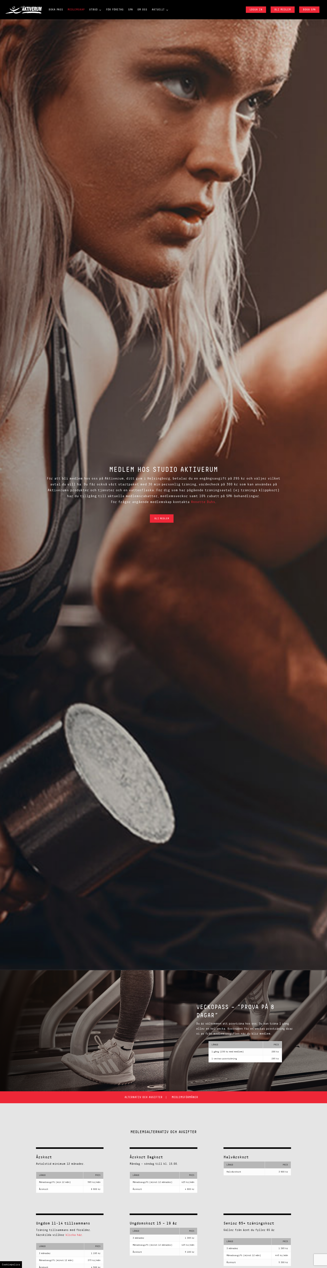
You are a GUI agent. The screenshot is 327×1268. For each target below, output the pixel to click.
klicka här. (73, 1235)
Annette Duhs (203, 502)
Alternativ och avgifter (143, 1097)
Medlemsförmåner (185, 1097)
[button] (162, 518)
